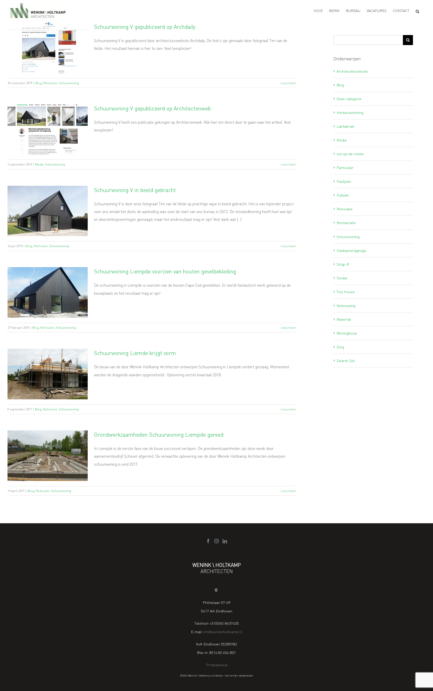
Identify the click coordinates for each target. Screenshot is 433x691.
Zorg (340, 346)
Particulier (50, 83)
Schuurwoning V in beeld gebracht (135, 189)
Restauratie (346, 222)
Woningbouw (347, 332)
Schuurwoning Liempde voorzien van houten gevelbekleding (165, 271)
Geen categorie (349, 98)
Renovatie (345, 208)
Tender (342, 277)
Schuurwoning (69, 83)
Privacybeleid (216, 664)
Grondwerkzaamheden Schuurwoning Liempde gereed (159, 434)
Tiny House (346, 291)
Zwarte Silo (346, 360)
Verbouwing (346, 305)
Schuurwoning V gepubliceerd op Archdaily (144, 26)
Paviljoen (344, 181)
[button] (417, 11)
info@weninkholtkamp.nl (222, 631)
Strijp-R (343, 264)
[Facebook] (208, 541)
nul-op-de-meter (350, 153)
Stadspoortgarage (351, 250)
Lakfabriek (345, 126)
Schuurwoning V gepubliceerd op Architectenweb (152, 108)
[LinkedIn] (225, 541)
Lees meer (288, 83)
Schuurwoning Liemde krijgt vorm (135, 352)
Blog (38, 83)
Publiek (343, 195)
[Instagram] (216, 541)
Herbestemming (350, 112)
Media (39, 164)
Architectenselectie (352, 71)
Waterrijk (344, 319)
